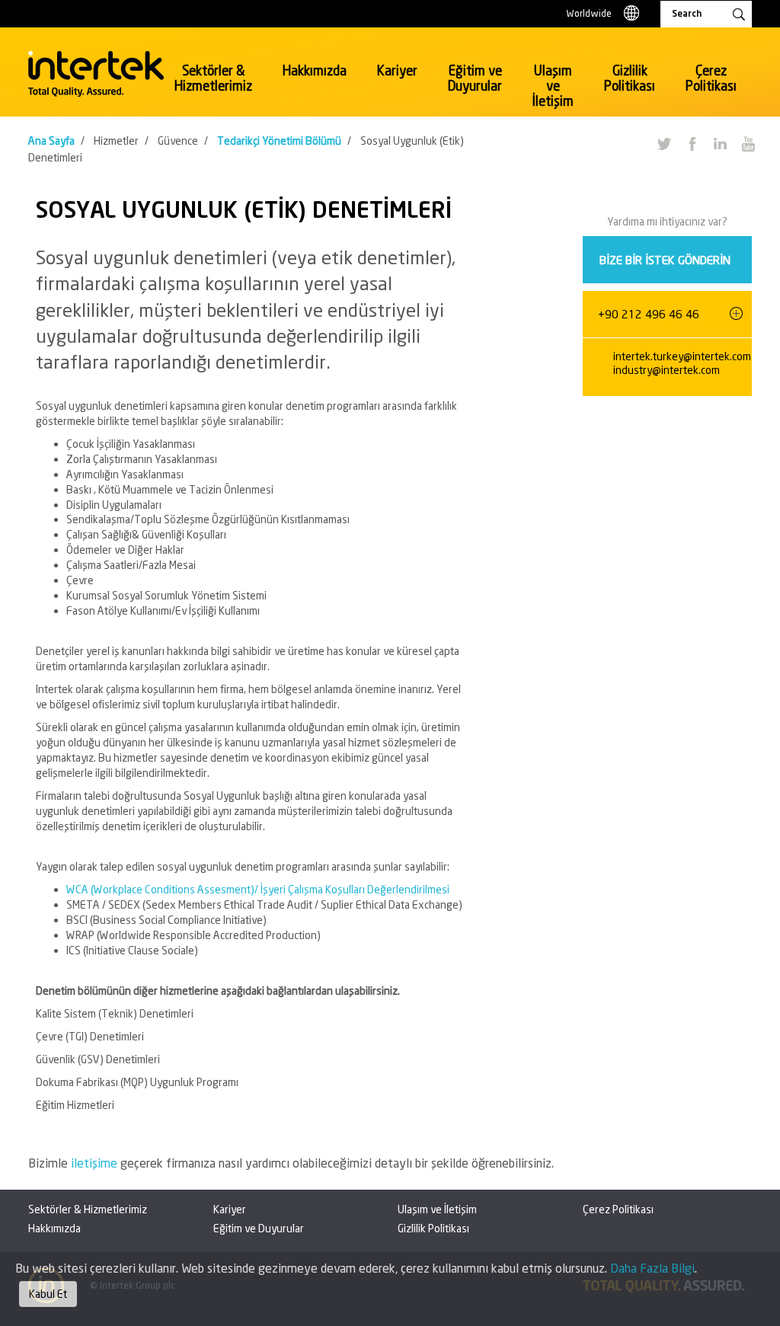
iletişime (95, 1162)
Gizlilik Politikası (629, 78)
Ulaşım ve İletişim (553, 85)
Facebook (691, 143)
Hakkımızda (315, 70)
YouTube (748, 143)
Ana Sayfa (51, 140)
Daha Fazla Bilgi (652, 1267)
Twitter (663, 143)
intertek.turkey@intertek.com (682, 356)
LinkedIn (719, 143)
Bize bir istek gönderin (664, 260)
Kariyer (397, 70)
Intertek (96, 74)
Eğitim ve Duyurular (475, 78)
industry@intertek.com (666, 369)
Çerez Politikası (711, 78)
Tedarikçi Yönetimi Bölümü (279, 140)
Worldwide (589, 13)
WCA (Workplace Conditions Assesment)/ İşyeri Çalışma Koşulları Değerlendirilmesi (257, 889)
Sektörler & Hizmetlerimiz (213, 78)
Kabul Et (48, 1293)
